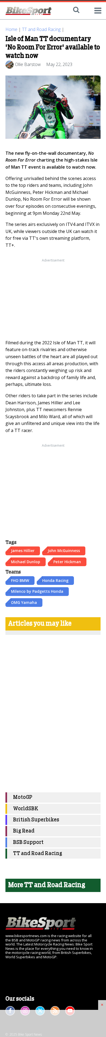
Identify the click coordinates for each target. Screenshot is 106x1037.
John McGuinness (64, 550)
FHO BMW (20, 580)
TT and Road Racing (41, 29)
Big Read (24, 831)
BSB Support (28, 842)
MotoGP (22, 797)
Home (11, 29)
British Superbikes (36, 819)
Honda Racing (55, 580)
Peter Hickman (67, 561)
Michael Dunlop (25, 561)
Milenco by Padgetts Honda (37, 591)
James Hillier (23, 550)
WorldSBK (25, 808)
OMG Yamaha (24, 602)
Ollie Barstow (28, 64)
